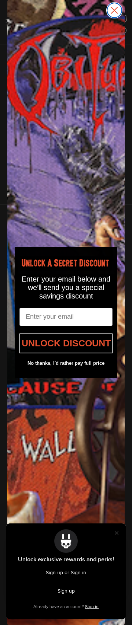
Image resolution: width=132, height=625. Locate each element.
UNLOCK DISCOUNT (66, 343)
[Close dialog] (114, 10)
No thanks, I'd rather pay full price (65, 363)
